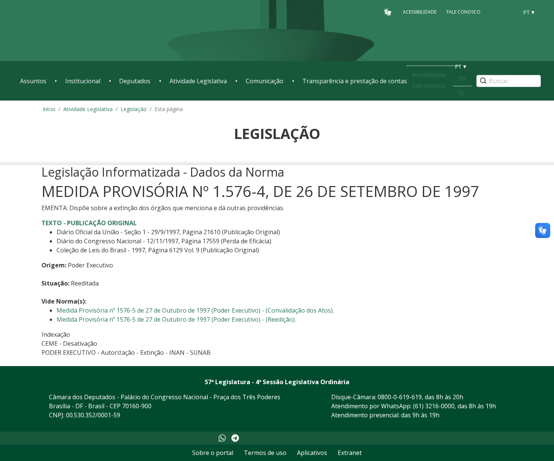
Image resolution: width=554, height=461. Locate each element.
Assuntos (33, 81)
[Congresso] (495, 11)
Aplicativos (312, 453)
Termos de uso (265, 453)
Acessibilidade (419, 12)
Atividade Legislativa (198, 81)
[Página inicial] (66, 30)
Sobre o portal (212, 453)
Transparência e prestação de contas (354, 81)
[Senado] (509, 11)
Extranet (350, 453)
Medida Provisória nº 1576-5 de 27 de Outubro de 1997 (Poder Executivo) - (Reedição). (176, 319)
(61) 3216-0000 (434, 406)
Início (49, 109)
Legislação (134, 109)
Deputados (134, 81)
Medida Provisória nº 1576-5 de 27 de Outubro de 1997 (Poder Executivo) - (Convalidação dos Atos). (195, 310)
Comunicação (264, 81)
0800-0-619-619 (400, 397)
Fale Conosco (464, 12)
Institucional (82, 81)
